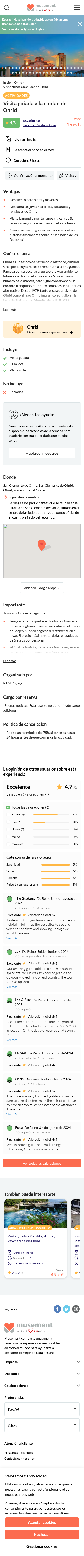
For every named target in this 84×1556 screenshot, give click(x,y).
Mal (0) (16, 836)
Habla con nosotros (42, 453)
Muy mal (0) (18, 844)
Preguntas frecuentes (18, 1452)
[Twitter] (66, 1309)
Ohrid (18, 82)
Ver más (11, 938)
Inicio (7, 82)
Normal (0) (18, 829)
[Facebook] (57, 1309)
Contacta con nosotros (19, 1458)
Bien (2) (16, 821)
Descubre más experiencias (47, 332)
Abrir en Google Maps (40, 588)
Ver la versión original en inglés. (23, 29)
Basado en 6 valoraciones (39, 125)
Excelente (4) (19, 814)
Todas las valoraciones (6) (30, 807)
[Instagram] (75, 1309)
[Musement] (41, 7)
